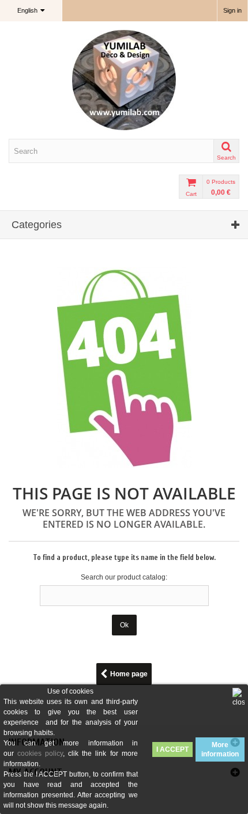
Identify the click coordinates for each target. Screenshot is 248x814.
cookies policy (40, 753)
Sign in (232, 10)
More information (220, 749)
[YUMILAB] (124, 80)
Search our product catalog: (124, 577)
